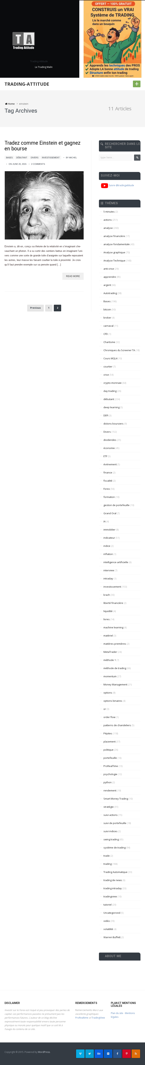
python (107, 782)
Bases (9, 157)
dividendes (109, 440)
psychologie (110, 774)
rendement (109, 790)
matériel (108, 635)
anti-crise (108, 268)
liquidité (108, 611)
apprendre (109, 277)
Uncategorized (111, 912)
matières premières (114, 643)
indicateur (109, 537)
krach (106, 594)
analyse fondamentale (116, 244)
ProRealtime (81, 1017)
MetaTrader (110, 652)
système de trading (114, 847)
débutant (21, 157)
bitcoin (107, 309)
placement (109, 741)
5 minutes (109, 211)
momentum (109, 676)
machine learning (113, 627)
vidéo (106, 921)
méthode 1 (109, 660)
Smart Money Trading (115, 798)
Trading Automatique (115, 872)
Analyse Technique (114, 260)
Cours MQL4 (110, 358)
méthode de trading (114, 668)
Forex (106, 489)
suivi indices (110, 831)
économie (109, 448)
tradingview (110, 896)
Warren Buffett (111, 937)
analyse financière (114, 236)
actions (107, 219)
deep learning (111, 407)
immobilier (109, 529)
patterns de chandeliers (117, 725)
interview (108, 570)
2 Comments (38, 164)
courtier (107, 366)
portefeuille (110, 758)
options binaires (112, 700)
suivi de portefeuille (114, 823)
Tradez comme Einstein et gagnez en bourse (42, 146)
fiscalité (107, 480)
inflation (108, 554)
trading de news (112, 880)
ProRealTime (110, 766)
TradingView (98, 1017)
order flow (109, 717)
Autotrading (110, 293)
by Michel (71, 157)
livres (106, 619)
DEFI (105, 415)
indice (106, 546)
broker (107, 317)
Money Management (115, 684)
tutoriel (107, 904)
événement (110, 464)
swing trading (111, 839)
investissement (51, 157)
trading (107, 864)
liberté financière (113, 603)
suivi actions (110, 815)
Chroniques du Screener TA (119, 350)
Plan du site (117, 1013)
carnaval (108, 325)
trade (106, 855)
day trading (109, 391)
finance (107, 472)
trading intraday (112, 888)
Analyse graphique (114, 252)
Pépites (107, 733)
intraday (108, 578)
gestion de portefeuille (116, 505)
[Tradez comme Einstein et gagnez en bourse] (44, 205)
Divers (34, 157)
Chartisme (109, 342)
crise (106, 374)
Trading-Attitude (27, 84)
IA (104, 521)
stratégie (108, 806)
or (104, 709)
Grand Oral (109, 513)
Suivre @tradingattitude (121, 185)
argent (107, 285)
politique (108, 749)
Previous (35, 307)
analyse (108, 228)
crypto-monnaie (112, 383)
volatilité (108, 929)
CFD (105, 334)
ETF (105, 456)
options (107, 692)
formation (109, 497)
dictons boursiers (113, 423)
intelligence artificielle (115, 562)
